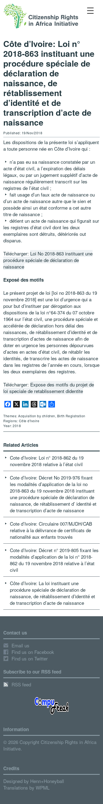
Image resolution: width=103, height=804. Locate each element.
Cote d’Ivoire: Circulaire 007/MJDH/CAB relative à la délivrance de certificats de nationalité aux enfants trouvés (51, 530)
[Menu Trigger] (90, 10)
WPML (42, 787)
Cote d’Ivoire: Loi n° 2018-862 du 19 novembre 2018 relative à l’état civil (46, 460)
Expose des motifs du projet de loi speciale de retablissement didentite (48, 387)
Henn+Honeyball (47, 781)
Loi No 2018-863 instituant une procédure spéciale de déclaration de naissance (48, 260)
